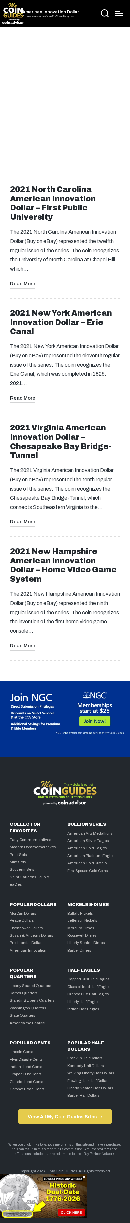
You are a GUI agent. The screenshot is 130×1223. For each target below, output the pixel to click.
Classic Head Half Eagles (88, 987)
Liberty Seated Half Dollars (90, 1088)
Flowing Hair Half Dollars (88, 1081)
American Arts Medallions (89, 833)
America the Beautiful (29, 1023)
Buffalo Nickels (80, 913)
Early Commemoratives (30, 840)
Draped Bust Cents (25, 1074)
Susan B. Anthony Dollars (31, 935)
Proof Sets (18, 855)
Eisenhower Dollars (26, 928)
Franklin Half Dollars (84, 1058)
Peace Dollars (22, 920)
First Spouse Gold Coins (87, 871)
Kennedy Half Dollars (85, 1066)
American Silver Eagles (88, 841)
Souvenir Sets (22, 869)
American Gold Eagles (87, 848)
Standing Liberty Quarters (32, 1000)
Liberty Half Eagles (83, 1002)
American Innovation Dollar (50, 12)
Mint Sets (18, 862)
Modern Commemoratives (33, 847)
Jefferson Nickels (82, 920)
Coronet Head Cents (27, 1089)
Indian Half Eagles (83, 1009)
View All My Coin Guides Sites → (65, 1116)
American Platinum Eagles (90, 856)
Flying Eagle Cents (26, 1059)
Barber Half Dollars (83, 1095)
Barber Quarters (23, 993)
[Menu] (119, 13)
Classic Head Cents (26, 1082)
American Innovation (28, 950)
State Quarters (22, 1015)
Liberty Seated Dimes (86, 943)
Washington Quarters (28, 1008)
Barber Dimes (79, 950)
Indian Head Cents (26, 1067)
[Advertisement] (65, 104)
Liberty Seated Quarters (30, 986)
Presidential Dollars (26, 943)
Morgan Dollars (23, 913)
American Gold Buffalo (87, 863)
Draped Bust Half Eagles (88, 994)
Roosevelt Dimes (81, 935)
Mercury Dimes (80, 928)
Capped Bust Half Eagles (88, 979)
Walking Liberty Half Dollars (90, 1073)
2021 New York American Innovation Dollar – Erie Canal (61, 322)
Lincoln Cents (21, 1052)
